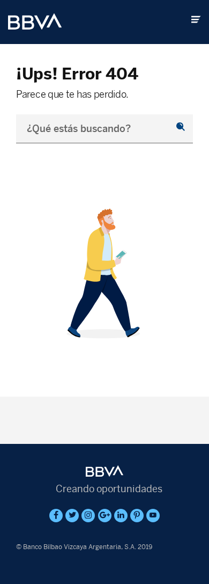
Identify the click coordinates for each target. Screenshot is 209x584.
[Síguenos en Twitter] (72, 515)
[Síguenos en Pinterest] (137, 515)
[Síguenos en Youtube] (153, 515)
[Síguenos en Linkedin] (121, 515)
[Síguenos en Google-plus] (104, 515)
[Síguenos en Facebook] (56, 515)
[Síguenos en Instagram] (88, 515)
